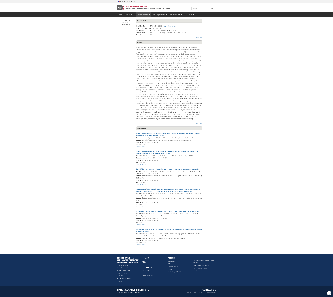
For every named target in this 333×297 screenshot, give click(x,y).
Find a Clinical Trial (147, 275)
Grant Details (126, 21)
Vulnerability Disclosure (174, 272)
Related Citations (141, 147)
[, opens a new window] (144, 261)
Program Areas (129, 15)
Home (120, 15)
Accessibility (171, 261)
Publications (126, 24)
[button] (212, 8)
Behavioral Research (123, 265)
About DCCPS (188, 15)
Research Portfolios (143, 15)
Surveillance (120, 281)
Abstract (125, 23)
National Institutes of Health (201, 265)
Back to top (198, 37)
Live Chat (188, 292)
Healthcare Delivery (122, 273)
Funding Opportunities (159, 15)
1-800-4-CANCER (198, 292)
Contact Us (145, 270)
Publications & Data (175, 15)
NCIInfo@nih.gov (211, 292)
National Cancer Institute (200, 268)
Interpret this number (169, 26)
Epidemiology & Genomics (124, 270)
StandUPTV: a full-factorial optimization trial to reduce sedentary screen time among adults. (167, 169)
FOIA (169, 264)
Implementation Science (124, 278)
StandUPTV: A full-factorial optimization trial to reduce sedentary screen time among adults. (167, 211)
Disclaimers (171, 269)
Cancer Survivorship (122, 268)
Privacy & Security (173, 266)
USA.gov (195, 270)
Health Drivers (121, 276)
